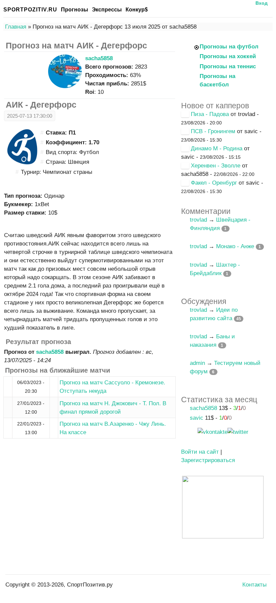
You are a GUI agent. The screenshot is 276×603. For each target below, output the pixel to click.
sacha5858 (99, 58)
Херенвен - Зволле (215, 165)
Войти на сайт (200, 452)
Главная (15, 27)
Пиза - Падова (210, 114)
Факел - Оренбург (214, 183)
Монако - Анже (235, 246)
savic (196, 418)
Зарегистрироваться (208, 460)
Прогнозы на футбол (229, 46)
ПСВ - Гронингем (213, 131)
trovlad (198, 220)
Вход (261, 3)
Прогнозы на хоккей (228, 56)
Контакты (254, 584)
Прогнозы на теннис (228, 66)
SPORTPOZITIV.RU (30, 9)
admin (197, 363)
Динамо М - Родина (216, 148)
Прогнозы (74, 9)
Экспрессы (107, 9)
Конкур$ (137, 9)
